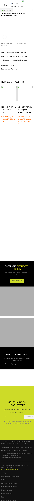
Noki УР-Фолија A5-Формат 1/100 (8, 110)
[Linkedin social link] (16, 1)
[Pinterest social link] (14, 1)
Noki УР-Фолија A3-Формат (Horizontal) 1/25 (24, 110)
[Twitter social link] (12, 1)
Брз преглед (3, 131)
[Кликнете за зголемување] (4, 37)
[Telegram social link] (18, 1)
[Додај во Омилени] (3, 125)
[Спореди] (3, 103)
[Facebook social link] (10, 1)
